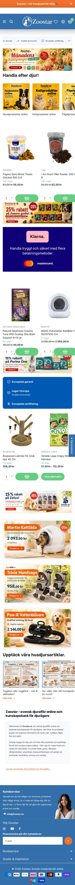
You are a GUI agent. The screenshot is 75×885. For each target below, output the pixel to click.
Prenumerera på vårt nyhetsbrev (22, 833)
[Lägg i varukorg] (26, 198)
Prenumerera (68, 841)
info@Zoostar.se (15, 814)
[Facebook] (19, 829)
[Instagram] (4, 829)
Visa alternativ (52, 476)
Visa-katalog (5, 21)
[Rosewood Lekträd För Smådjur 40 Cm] (20, 430)
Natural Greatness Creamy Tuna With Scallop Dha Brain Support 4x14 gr (19, 334)
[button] (13, 195)
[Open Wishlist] (56, 21)
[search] (11, 22)
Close (71, 4)
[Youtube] (12, 829)
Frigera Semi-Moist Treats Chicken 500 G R (17, 176)
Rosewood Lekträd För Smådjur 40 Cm (19, 457)
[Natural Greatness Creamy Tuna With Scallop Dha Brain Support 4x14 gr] (20, 305)
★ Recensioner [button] (71, 445)
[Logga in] (63, 21)
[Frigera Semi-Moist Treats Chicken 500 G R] (20, 148)
